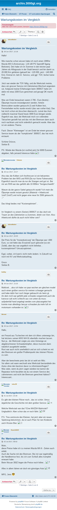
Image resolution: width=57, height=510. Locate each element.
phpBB (20, 501)
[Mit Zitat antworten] (48, 42)
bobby (4, 272)
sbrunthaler (12, 39)
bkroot (4, 314)
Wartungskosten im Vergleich (20, 19)
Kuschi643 (15, 430)
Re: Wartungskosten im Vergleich (19, 168)
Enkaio (19, 160)
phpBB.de (39, 504)
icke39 (14, 384)
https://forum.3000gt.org (38, 27)
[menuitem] (8, 9)
